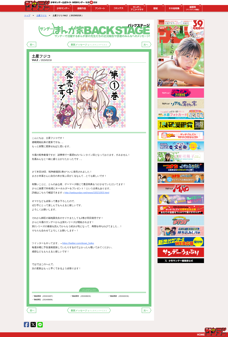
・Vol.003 (81, 296)
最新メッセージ (89, 44)
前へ (32, 44)
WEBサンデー (37, 5)
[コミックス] (118, 8)
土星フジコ (41, 15)
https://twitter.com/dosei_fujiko (78, 243)
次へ (146, 44)
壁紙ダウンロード (155, 8)
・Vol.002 (119, 296)
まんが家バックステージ (94, 29)
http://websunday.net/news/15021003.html (87, 192)
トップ (27, 15)
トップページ (211, 331)
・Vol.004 (43, 296)
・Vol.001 (43, 299)
